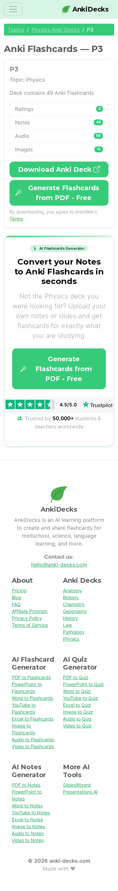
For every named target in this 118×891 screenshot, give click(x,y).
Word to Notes (27, 805)
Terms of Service (30, 625)
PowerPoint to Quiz (83, 684)
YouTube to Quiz (80, 698)
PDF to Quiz (75, 677)
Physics (71, 639)
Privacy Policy (27, 618)
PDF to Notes (26, 785)
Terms (16, 218)
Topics (16, 29)
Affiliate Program (30, 611)
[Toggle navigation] (13, 9)
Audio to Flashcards (33, 739)
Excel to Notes (27, 819)
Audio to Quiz (77, 719)
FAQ (16, 604)
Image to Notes (28, 826)
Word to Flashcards (32, 698)
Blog (16, 597)
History (70, 618)
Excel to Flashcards (32, 719)
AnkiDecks (89, 9)
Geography (75, 611)
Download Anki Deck (55, 169)
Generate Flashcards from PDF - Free (63, 193)
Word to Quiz (77, 691)
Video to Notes (28, 840)
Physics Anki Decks (55, 29)
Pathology (74, 632)
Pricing (19, 590)
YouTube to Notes (31, 812)
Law (67, 625)
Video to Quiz (77, 725)
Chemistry (74, 604)
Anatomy (72, 590)
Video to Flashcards (33, 746)
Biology (71, 597)
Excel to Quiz (77, 705)
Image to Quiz (78, 712)
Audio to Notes (28, 833)
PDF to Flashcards (31, 677)
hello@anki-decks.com (59, 564)
